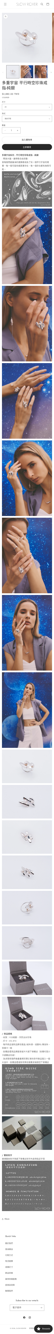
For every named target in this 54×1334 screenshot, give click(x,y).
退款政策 (32, 1328)
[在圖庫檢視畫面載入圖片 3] (41, 71)
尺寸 (4, 102)
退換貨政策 (10, 1285)
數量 (4, 125)
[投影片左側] (3, 72)
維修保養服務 (11, 1279)
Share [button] (7, 1219)
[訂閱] (41, 1308)
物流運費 (9, 1261)
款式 (4, 113)
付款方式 (9, 1255)
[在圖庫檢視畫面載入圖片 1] (12, 71)
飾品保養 (9, 1273)
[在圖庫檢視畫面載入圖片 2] (27, 71)
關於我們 (9, 1243)
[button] (5, 4)
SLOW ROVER (21, 1328)
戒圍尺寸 (9, 1267)
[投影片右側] (51, 72)
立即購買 (27, 147)
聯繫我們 (9, 1291)
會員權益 (9, 1249)
